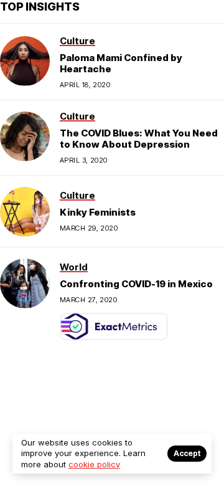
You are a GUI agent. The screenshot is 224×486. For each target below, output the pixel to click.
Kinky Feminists (98, 212)
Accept (187, 453)
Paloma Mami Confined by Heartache (121, 63)
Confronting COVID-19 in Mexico (136, 284)
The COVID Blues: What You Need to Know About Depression (139, 138)
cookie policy (94, 464)
